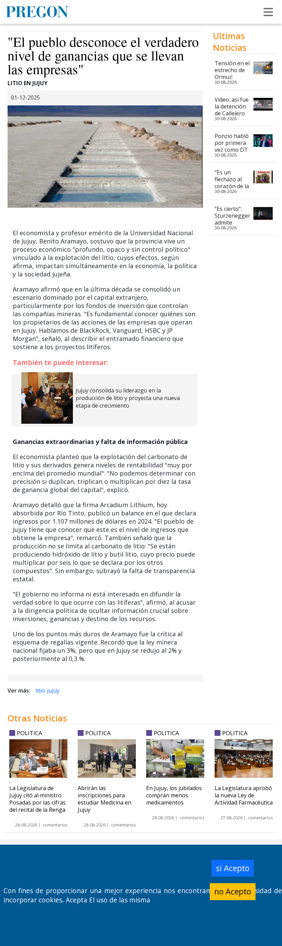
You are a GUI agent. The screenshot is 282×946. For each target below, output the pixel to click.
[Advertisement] (243, 522)
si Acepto (232, 868)
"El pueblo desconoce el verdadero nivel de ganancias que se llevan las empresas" (103, 55)
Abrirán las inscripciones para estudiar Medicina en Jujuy (104, 798)
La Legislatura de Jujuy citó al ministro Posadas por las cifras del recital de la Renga (37, 798)
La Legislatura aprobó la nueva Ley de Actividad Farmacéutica (244, 795)
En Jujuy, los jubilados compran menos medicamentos (174, 795)
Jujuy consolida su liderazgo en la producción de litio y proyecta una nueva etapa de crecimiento (128, 398)
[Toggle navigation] (268, 12)
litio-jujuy (47, 690)
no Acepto (232, 891)
